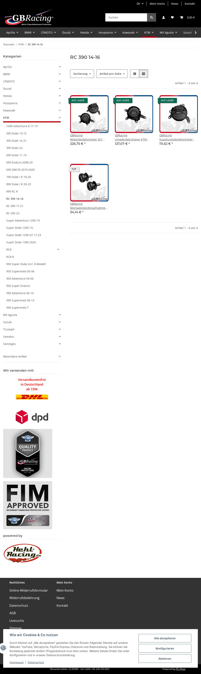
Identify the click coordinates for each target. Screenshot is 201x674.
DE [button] (138, 3)
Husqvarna (10, 103)
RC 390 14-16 (14, 199)
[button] (163, 17)
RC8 (8, 249)
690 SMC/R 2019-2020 (20, 169)
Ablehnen (164, 658)
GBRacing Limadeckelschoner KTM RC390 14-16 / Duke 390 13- (133, 137)
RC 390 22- (13, 213)
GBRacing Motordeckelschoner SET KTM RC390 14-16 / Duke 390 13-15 (89, 137)
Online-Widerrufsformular (28, 590)
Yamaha (8, 336)
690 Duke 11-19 (16, 155)
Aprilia (7, 67)
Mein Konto (157, 3)
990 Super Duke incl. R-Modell (26, 264)
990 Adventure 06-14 (20, 293)
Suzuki (7, 322)
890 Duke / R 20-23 (18, 184)
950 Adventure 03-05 (20, 278)
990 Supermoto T (17, 307)
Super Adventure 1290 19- (23, 220)
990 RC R (12, 191)
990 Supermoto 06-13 (20, 300)
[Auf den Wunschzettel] (102, 101)
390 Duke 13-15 (16, 133)
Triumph (9, 329)
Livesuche (16, 620)
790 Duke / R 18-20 (18, 177)
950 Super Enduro (18, 286)
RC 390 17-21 (14, 206)
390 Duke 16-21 (16, 140)
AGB (12, 613)
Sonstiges (9, 344)
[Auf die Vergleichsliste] (91, 101)
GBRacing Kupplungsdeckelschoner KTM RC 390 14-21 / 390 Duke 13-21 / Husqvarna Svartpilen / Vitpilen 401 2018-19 (176, 137)
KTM (6, 117)
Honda (7, 96)
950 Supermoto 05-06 (20, 271)
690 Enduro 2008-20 (19, 162)
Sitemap (15, 628)
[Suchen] (151, 17)
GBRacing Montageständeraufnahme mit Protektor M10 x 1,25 (87, 206)
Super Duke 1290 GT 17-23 (23, 235)
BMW (6, 74)
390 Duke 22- (14, 148)
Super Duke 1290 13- (20, 228)
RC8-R (10, 257)
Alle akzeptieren (165, 638)
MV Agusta (10, 315)
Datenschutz (36, 662)
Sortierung (80, 74)
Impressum (17, 662)
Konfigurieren (165, 648)
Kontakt (190, 3)
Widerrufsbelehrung (24, 598)
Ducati (7, 88)
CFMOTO (9, 81)
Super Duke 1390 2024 (21, 242)
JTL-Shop (180, 669)
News (174, 3)
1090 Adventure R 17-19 (22, 126)
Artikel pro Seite (110, 74)
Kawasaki (9, 110)
